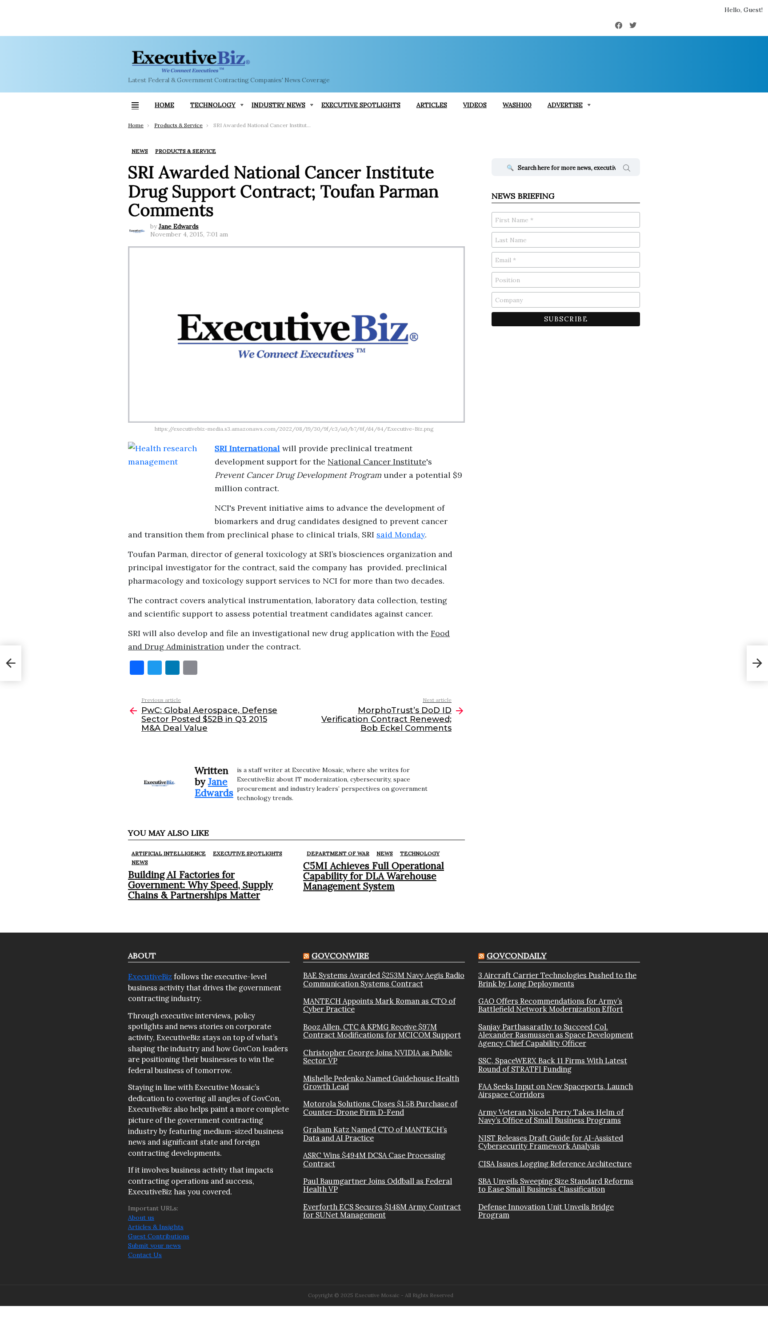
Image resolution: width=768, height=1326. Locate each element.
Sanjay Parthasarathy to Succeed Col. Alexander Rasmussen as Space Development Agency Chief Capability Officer (555, 1035)
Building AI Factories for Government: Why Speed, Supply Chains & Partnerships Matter (200, 885)
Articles (431, 105)
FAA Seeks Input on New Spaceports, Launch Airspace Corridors (555, 1090)
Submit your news (154, 1246)
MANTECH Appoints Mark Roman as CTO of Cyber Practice (379, 1005)
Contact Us (145, 1255)
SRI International (247, 448)
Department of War (338, 853)
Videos (475, 105)
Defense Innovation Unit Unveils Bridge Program (546, 1211)
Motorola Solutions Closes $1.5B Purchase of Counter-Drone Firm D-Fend (380, 1108)
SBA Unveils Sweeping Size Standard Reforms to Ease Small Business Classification (555, 1185)
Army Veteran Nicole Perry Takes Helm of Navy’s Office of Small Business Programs (551, 1116)
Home (164, 105)
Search (627, 169)
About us (141, 1218)
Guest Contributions (158, 1236)
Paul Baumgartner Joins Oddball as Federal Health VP (377, 1185)
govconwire (340, 955)
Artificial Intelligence (169, 853)
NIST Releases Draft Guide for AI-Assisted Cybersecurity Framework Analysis (550, 1142)
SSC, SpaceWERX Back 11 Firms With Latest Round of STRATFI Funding (552, 1065)
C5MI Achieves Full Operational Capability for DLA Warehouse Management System (373, 876)
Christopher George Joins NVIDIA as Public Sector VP (377, 1057)
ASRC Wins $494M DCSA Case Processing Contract (374, 1159)
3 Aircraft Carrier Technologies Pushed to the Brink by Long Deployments (557, 979)
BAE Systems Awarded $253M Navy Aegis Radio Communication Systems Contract (383, 979)
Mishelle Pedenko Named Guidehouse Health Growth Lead (381, 1082)
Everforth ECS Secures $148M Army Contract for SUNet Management (382, 1211)
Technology (213, 105)
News (140, 862)
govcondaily (517, 955)
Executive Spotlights (360, 105)
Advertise (565, 105)
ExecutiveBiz (150, 976)
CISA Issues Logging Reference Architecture (555, 1164)
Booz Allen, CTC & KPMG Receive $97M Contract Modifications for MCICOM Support (382, 1031)
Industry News (278, 105)
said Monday (400, 534)
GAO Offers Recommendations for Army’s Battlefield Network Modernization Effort (550, 1005)
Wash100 (517, 105)
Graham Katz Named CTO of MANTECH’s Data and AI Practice (375, 1134)
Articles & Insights (156, 1227)
